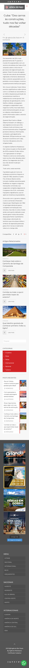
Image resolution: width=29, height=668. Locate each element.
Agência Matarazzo (15, 650)
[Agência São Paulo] (14, 7)
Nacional (8, 366)
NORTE (7, 602)
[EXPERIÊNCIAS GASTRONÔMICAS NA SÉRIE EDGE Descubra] (14, 523)
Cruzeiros (8, 352)
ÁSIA (6, 630)
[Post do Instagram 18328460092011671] (14, 454)
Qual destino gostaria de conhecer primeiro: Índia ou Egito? (14, 325)
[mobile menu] (26, 6)
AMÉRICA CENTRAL (11, 622)
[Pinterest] (12, 1)
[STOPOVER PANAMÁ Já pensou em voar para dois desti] (14, 500)
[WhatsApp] (8, 1)
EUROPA (7, 614)
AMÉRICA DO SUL (10, 626)
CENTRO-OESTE (10, 598)
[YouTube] (21, 1)
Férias (7, 359)
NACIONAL (8, 562)
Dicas (7, 356)
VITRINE (7, 558)
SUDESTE (8, 586)
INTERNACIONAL (10, 566)
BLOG (6, 570)
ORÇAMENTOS (10, 574)
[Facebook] (16, 1)
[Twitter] (19, 1)
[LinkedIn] (10, 1)
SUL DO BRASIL (10, 594)
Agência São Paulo (13, 37)
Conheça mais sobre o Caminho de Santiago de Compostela (13, 263)
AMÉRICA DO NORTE (12, 618)
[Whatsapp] (24, 663)
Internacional (9, 363)
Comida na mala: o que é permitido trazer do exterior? (13, 294)
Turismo (8, 370)
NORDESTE (8, 590)
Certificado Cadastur (14, 653)
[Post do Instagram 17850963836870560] (14, 477)
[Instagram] (14, 1)
